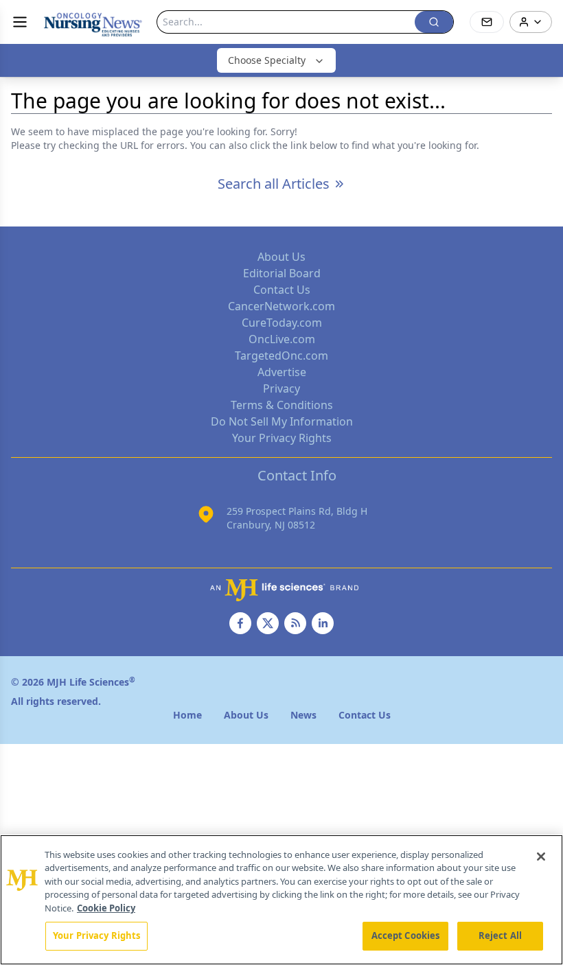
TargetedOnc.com (281, 355)
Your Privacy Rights (282, 437)
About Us (281, 256)
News (303, 714)
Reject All (500, 935)
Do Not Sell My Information (282, 421)
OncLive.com (282, 339)
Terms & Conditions (282, 404)
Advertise (281, 372)
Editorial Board (282, 273)
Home (187, 714)
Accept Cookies (405, 935)
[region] (281, 900)
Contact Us (281, 289)
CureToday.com (282, 322)
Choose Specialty (267, 60)
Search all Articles (274, 183)
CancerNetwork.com (281, 306)
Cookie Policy (106, 908)
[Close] (541, 856)
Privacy (281, 388)
